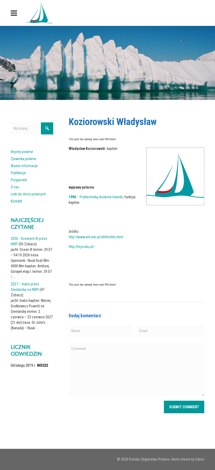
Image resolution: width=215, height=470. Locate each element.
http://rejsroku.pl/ (81, 247)
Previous (6, 61)
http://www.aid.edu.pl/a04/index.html (96, 237)
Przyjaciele (19, 180)
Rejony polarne (22, 152)
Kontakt (16, 201)
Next (208, 61)
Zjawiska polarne (23, 159)
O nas (15, 187)
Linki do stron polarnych (28, 194)
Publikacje (18, 173)
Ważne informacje (24, 166)
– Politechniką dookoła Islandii (96, 197)
